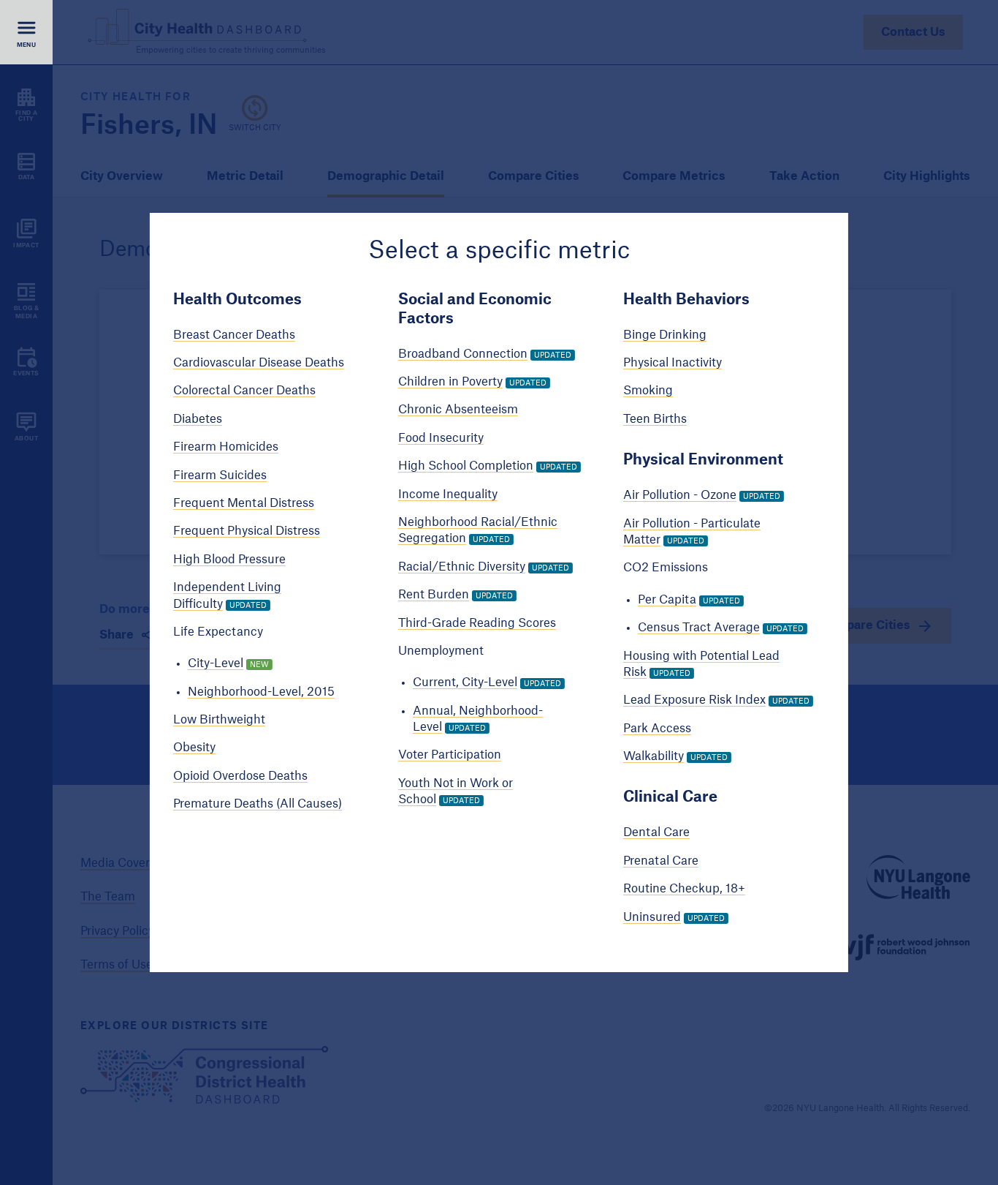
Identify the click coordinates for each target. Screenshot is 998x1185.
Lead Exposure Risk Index (694, 700)
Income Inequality (448, 494)
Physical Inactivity (672, 363)
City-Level (215, 663)
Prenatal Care (660, 861)
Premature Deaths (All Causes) (257, 804)
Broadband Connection (462, 354)
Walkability (653, 756)
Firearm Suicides (220, 475)
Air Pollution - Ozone (679, 495)
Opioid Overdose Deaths (240, 776)
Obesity (194, 747)
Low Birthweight (219, 720)
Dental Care (656, 832)
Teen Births (655, 419)
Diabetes (197, 419)
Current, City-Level (465, 682)
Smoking (648, 390)
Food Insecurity (441, 438)
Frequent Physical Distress (246, 531)
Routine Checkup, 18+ (684, 889)
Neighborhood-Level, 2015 (261, 692)
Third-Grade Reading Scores (477, 622)
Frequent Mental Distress (243, 503)
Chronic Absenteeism (458, 409)
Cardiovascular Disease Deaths (258, 363)
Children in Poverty (450, 382)
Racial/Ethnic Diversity (461, 567)
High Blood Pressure (229, 559)
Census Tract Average (699, 627)
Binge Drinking (664, 335)
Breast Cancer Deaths (234, 335)
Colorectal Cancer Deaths (244, 390)
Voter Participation (449, 755)
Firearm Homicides (225, 447)
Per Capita (667, 600)
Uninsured (652, 917)
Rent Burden (433, 595)
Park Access (657, 728)
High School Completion (465, 466)
